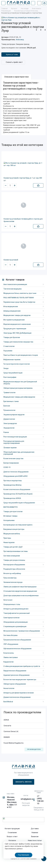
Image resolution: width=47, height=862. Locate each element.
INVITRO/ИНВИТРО (10, 507)
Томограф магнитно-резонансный (16, 613)
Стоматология (8, 346)
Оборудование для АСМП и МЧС (15, 476)
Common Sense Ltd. (11, 731)
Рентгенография (9, 377)
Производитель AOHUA (12, 498)
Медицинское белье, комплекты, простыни (19, 293)
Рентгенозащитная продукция (15, 437)
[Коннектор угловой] (23, 246)
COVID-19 (6, 467)
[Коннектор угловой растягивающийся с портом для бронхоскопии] (23, 205)
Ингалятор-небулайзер (12, 573)
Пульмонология (9, 410)
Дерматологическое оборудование (17, 697)
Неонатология (8, 688)
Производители (33, 749)
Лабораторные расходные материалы (18, 388)
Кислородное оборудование (14, 564)
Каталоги (12, 840)
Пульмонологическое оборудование (17, 640)
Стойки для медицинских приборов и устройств (21, 666)
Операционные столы (11, 604)
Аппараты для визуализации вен (15, 609)
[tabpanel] (23, 107)
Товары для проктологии (12, 511)
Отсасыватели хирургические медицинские (20, 591)
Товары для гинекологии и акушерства (18, 342)
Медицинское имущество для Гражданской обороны (20, 383)
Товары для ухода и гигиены (14, 560)
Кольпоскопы (8, 653)
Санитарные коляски (11, 618)
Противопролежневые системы (15, 551)
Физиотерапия (8, 542)
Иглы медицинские (10, 306)
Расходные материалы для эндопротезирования (13, 442)
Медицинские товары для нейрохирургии (19, 397)
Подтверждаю (23, 855)
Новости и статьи (35, 840)
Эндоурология (8, 428)
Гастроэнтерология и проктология (16, 364)
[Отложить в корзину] (38, 185)
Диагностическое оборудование (16, 472)
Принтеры (7, 538)
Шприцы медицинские (12, 311)
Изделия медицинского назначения (17, 324)
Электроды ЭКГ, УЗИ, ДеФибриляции (17, 333)
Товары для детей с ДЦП (12, 547)
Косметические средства (13, 458)
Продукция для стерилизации (14, 328)
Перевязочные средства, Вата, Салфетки (19, 302)
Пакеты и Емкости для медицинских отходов (20, 355)
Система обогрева (10, 635)
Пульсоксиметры (10, 578)
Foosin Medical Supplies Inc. (14, 743)
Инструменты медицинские (14, 320)
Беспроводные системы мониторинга (17, 525)
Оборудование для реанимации (15, 622)
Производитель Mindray (12, 485)
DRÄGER (7, 737)
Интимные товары (10, 516)
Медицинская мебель (11, 534)
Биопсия (6, 406)
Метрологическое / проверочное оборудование (21, 631)
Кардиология (8, 662)
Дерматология (9, 419)
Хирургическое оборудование (14, 671)
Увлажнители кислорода (12, 582)
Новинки (35, 832)
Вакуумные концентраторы (13, 529)
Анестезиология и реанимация (15, 284)
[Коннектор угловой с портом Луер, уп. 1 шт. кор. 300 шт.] (23, 164)
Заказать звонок (23, 782)
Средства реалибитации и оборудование (19, 503)
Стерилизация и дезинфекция (14, 626)
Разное (6, 432)
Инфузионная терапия (11, 359)
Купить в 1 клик (12, 54)
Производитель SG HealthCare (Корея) (17, 494)
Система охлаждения (11, 556)
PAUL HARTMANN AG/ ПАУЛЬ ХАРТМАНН (18, 298)
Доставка (35, 828)
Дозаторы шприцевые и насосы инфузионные (21, 595)
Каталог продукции (12, 828)
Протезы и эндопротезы (12, 480)
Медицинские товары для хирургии (16, 315)
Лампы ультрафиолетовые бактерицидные (20, 587)
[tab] (16, 77)
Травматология (9, 392)
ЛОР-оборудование (10, 644)
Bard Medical (8, 702)
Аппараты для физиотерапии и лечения (18, 693)
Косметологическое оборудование (16, 489)
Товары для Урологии (11, 337)
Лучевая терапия (10, 448)
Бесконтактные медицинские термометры (19, 679)
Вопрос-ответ (12, 836)
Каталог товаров (15, 279)
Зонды (5, 368)
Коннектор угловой (11, 260)
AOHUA (6, 720)
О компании (12, 832)
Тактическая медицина (12, 289)
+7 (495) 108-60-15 (40, 800)
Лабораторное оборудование (14, 684)
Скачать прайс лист (14, 62)
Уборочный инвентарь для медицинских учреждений (18, 453)
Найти (32, 3)
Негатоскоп (7, 600)
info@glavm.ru (27, 799)
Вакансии (34, 836)
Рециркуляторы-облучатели (14, 569)
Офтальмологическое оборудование (17, 648)
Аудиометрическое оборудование (16, 675)
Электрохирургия (10, 423)
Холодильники (8, 520)
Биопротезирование (11, 463)
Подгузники (7, 351)
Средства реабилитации (12, 373)
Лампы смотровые (10, 657)
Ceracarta (7, 726)
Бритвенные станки (11, 401)
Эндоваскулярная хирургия (13, 415)
